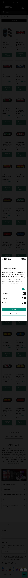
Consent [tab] (5, 263)
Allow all (14, 309)
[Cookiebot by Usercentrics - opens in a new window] (20, 259)
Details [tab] (14, 263)
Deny (14, 318)
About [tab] (23, 263)
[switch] (24, 293)
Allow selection (14, 313)
